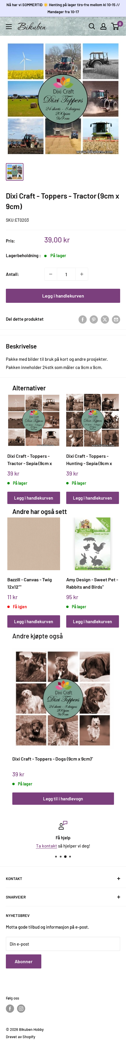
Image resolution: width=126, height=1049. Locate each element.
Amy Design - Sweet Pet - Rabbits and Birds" (92, 583)
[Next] (112, 443)
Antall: (12, 274)
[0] (115, 26)
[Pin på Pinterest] (94, 319)
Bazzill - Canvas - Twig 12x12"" (29, 583)
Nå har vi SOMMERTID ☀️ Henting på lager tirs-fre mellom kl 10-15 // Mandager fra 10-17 (63, 8)
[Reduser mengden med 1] (51, 274)
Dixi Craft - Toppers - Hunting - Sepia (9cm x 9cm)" (89, 459)
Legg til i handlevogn (63, 798)
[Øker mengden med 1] (82, 274)
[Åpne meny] (9, 26)
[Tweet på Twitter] (105, 319)
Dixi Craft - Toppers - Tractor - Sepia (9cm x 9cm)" (29, 459)
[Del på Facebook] (83, 319)
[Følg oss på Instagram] (21, 1008)
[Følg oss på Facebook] (10, 1008)
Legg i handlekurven (63, 295)
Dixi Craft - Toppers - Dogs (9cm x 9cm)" (52, 758)
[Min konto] (103, 26)
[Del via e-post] (116, 319)
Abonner (24, 961)
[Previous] (13, 443)
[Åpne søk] (92, 26)
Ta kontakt (46, 845)
